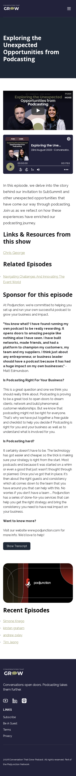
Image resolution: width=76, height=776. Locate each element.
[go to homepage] (11, 8)
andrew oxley (12, 635)
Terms (7, 729)
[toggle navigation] (69, 9)
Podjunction (15, 305)
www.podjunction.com (43, 530)
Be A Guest (10, 723)
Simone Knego (13, 621)
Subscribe (9, 717)
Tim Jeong (10, 642)
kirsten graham (13, 628)
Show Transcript (17, 546)
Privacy (7, 735)
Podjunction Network (18, 764)
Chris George (14, 253)
